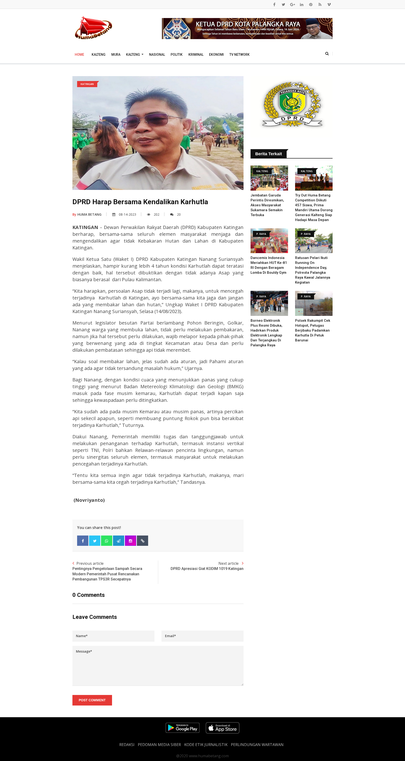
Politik (177, 54)
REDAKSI (127, 744)
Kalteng (98, 54)
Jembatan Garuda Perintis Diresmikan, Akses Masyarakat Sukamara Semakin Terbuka (267, 205)
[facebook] (274, 4)
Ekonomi (216, 54)
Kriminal (195, 54)
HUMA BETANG (86, 214)
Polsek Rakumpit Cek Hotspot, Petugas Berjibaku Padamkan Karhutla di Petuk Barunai (312, 330)
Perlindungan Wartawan (257, 744)
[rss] (319, 4)
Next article (207, 566)
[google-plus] (292, 4)
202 (156, 214)
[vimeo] (329, 4)
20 (179, 214)
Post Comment (92, 700)
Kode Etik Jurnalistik (206, 744)
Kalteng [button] (133, 54)
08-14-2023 (127, 214)
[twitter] (283, 4)
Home (79, 54)
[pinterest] (310, 4)
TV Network (239, 54)
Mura (115, 54)
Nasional (157, 54)
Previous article (107, 571)
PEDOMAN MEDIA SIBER (159, 744)
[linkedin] (301, 4)
